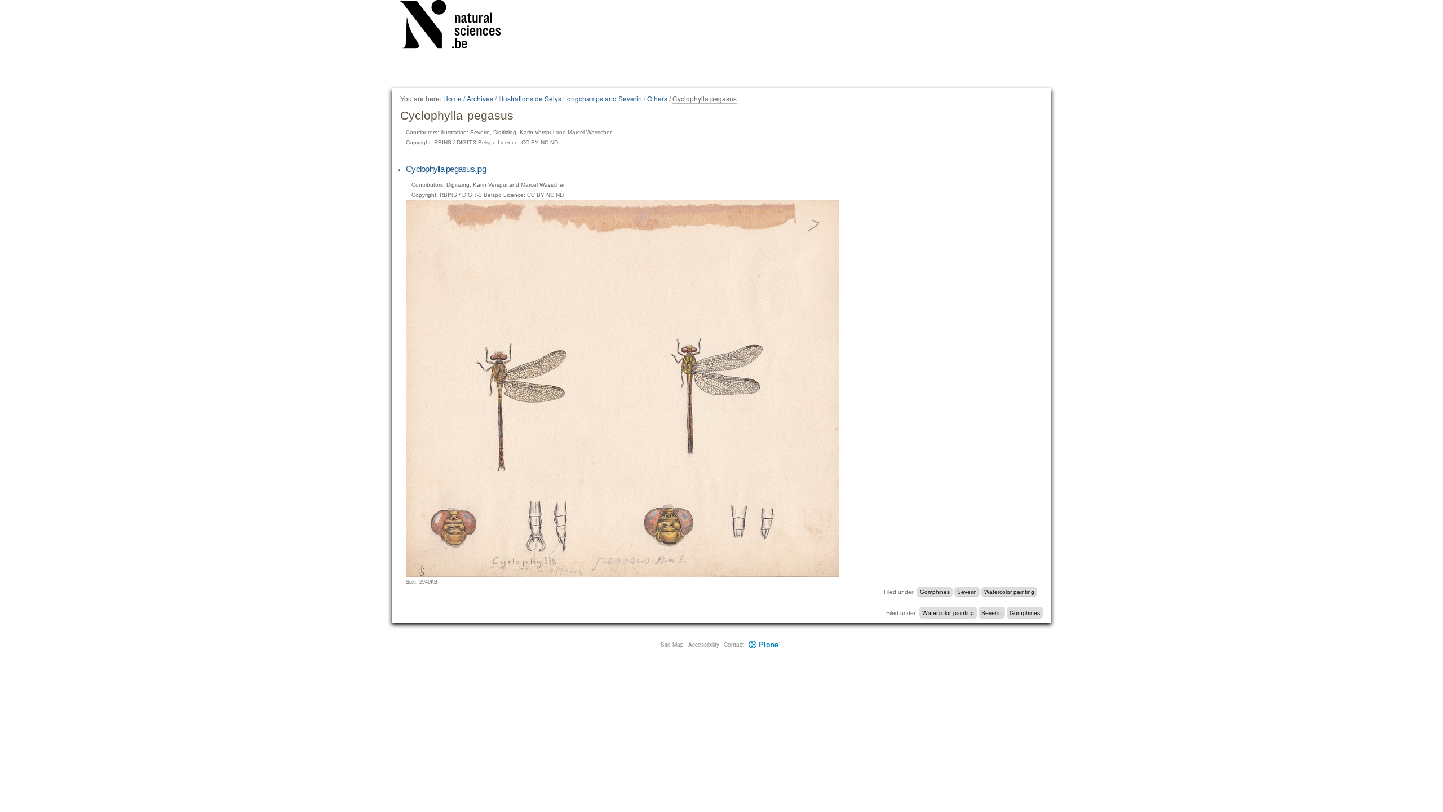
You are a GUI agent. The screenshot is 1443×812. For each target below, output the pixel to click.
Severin (967, 592)
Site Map (672, 644)
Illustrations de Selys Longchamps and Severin (570, 98)
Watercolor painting (1009, 592)
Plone (764, 644)
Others (657, 98)
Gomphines (935, 592)
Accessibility (703, 644)
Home (452, 98)
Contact (734, 644)
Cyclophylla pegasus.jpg (446, 169)
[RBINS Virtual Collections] (457, 26)
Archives (480, 98)
